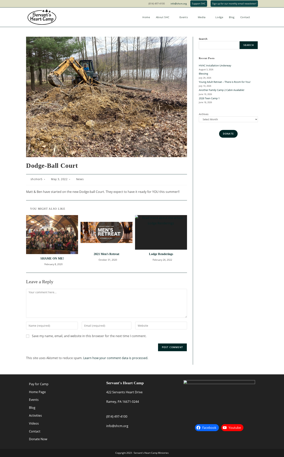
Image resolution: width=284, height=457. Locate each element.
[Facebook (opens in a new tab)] (28, 4)
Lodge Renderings (161, 254)
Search (203, 39)
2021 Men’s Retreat (106, 254)
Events (34, 400)
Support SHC (199, 3)
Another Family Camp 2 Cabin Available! (221, 90)
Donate (228, 133)
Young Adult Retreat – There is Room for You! (224, 82)
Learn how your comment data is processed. (115, 358)
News (80, 179)
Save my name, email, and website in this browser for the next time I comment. (89, 336)
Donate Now (38, 439)
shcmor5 (37, 179)
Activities (35, 415)
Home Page (37, 392)
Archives (203, 114)
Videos (34, 423)
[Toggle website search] (257, 17)
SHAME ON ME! (52, 258)
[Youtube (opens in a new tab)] (32, 4)
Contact (34, 431)
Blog (32, 407)
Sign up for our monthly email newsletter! (234, 3)
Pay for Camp (38, 384)
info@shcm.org (179, 3)
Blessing (203, 73)
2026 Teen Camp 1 (209, 98)
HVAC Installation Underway (215, 65)
